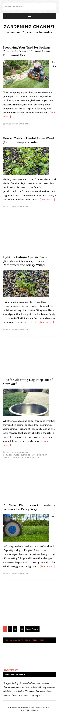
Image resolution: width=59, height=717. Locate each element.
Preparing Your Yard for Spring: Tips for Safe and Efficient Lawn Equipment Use (26, 51)
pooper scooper (30, 457)
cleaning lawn (28, 455)
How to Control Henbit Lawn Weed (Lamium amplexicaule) (28, 140)
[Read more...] (47, 199)
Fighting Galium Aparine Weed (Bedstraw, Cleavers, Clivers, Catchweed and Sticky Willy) (25, 261)
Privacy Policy (10, 669)
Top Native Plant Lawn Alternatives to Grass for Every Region (29, 507)
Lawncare (24, 124)
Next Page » (32, 629)
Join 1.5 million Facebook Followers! (24, 640)
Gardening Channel (29, 26)
